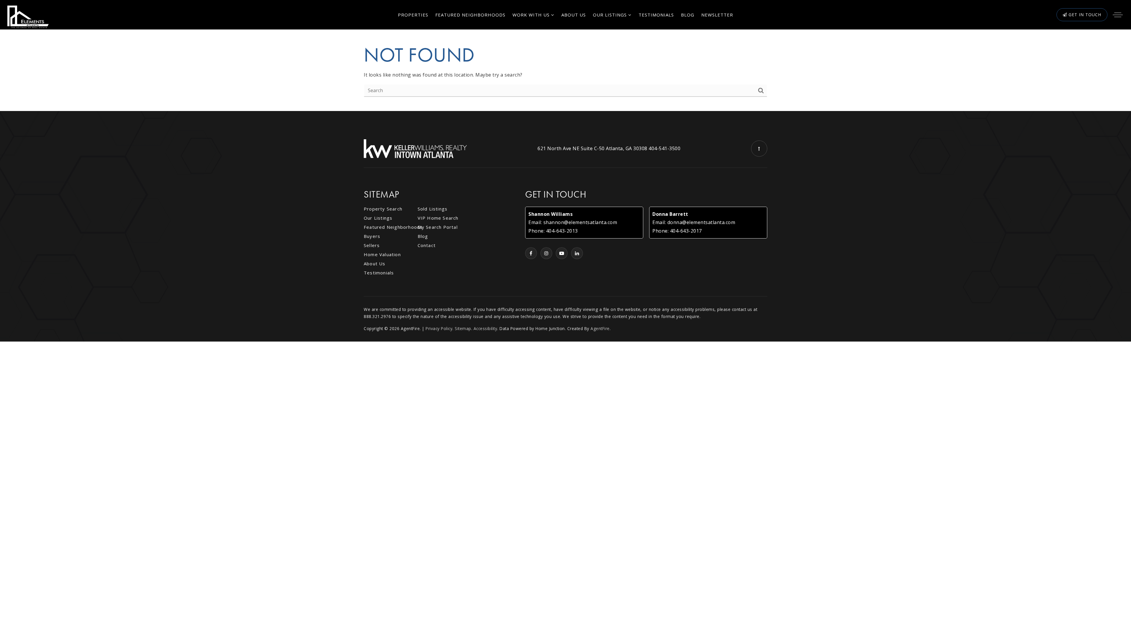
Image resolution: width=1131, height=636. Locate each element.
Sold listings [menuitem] (433, 209)
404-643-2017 (686, 231)
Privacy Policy (439, 328)
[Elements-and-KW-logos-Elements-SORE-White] (28, 16)
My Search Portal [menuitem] (438, 227)
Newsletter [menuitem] (717, 15)
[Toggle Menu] (1117, 14)
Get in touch (1084, 14)
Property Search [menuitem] (383, 209)
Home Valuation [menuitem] (382, 254)
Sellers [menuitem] (372, 245)
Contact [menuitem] (427, 245)
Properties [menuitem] (413, 15)
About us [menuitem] (573, 15)
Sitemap (463, 328)
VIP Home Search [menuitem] (438, 218)
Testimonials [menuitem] (656, 15)
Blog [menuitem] (687, 15)
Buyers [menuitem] (372, 236)
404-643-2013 (562, 231)
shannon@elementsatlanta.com (580, 222)
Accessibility (485, 328)
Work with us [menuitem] (531, 15)
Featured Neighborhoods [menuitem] (470, 15)
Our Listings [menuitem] (610, 15)
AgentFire (600, 328)
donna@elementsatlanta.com (701, 222)
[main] (565, 70)
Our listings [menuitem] (378, 218)
